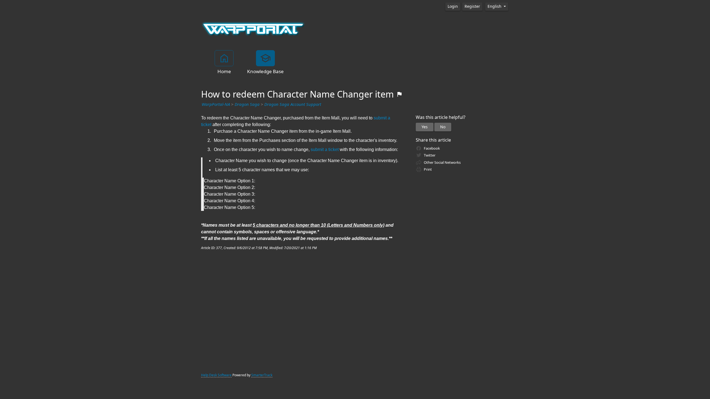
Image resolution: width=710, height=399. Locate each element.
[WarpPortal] (253, 28)
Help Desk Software (216, 375)
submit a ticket (325, 149)
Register (472, 6)
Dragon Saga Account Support (292, 104)
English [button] (495, 6)
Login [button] (453, 6)
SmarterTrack (261, 375)
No (442, 127)
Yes (425, 127)
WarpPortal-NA (216, 104)
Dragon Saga (247, 104)
